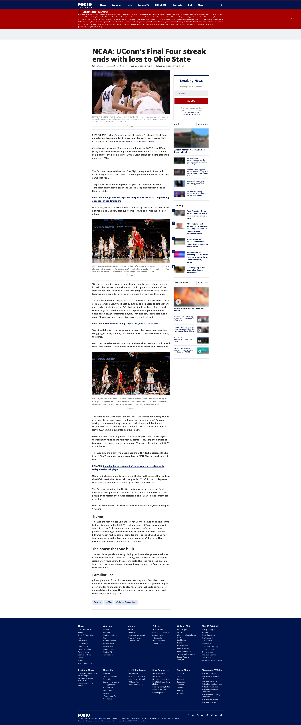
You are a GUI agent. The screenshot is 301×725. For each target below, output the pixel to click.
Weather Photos (109, 649)
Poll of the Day (83, 652)
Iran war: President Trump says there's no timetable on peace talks (184, 318)
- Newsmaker (157, 638)
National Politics (158, 641)
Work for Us (107, 699)
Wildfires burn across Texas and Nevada (189, 309)
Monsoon (106, 632)
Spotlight (180, 660)
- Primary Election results (161, 632)
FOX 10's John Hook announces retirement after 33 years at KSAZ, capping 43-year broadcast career (197, 229)
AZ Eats (205, 632)
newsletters (221, 715)
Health (80, 638)
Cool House (181, 640)
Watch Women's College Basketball (211, 695)
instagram (197, 715)
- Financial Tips (133, 641)
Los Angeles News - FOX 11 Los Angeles (87, 674)
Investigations (182, 646)
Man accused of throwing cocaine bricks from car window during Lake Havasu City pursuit (197, 257)
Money (131, 626)
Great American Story (210, 646)
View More (203, 124)
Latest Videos (181, 282)
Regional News (86, 670)
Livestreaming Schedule (137, 679)
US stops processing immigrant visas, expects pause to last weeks (196, 193)
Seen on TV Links (84, 655)
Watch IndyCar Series (210, 687)
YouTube (180, 673)
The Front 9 (206, 643)
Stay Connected (160, 670)
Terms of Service (193, 114)
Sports (122, 66)
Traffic (80, 660)
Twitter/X (180, 685)
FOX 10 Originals (210, 626)
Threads (180, 687)
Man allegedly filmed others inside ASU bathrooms (196, 270)
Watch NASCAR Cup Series (212, 684)
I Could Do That (208, 649)
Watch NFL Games (209, 673)
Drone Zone (181, 643)
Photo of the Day (159, 690)
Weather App (108, 646)
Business (131, 629)
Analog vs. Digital (208, 629)
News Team (107, 690)
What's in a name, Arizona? (212, 660)
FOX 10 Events (157, 676)
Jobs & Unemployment (136, 635)
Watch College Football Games (211, 677)
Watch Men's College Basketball (210, 691)
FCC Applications (109, 685)
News (81, 626)
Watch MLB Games (209, 681)
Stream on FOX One (212, 670)
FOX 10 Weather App (135, 685)
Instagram (181, 679)
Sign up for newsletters (161, 679)
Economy (131, 632)
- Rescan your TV (109, 696)
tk (207, 715)
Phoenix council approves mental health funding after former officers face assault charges (197, 172)
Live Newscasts (133, 673)
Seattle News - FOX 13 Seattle (86, 684)
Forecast (106, 629)
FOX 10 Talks (207, 641)
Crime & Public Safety (86, 635)
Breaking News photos (161, 687)
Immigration (82, 641)
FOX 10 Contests (158, 673)
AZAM (80, 632)
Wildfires (106, 638)
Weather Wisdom (109, 652)
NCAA (109, 602)
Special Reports (183, 657)
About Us (108, 670)
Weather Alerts (108, 643)
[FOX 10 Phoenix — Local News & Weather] (86, 5)
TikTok (179, 676)
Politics (156, 626)
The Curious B (207, 638)
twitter (193, 715)
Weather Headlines (110, 635)
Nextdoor (180, 693)
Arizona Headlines (85, 629)
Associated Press (112, 66)
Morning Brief (83, 646)
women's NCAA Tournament (140, 141)
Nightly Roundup (84, 649)
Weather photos (158, 692)
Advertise (106, 673)
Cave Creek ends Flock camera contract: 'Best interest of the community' (197, 183)
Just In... (178, 124)
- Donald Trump (158, 643)
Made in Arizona (183, 648)
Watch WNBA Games (210, 699)
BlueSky (180, 690)
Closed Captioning (110, 676)
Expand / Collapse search (221, 5)
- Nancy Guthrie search (186, 654)
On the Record (207, 652)
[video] (191, 297)
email (216, 715)
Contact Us (107, 679)
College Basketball (126, 602)
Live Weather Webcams (137, 676)
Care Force (181, 632)
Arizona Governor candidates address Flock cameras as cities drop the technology (197, 161)
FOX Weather (108, 655)
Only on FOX (183, 626)
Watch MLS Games (209, 702)
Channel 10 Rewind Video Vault (186, 636)
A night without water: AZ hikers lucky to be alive (189, 151)
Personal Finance (134, 638)
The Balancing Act (209, 635)
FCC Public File (108, 687)
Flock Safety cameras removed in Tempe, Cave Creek (183, 339)
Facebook (181, 682)
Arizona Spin (182, 629)
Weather (107, 626)
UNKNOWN (206, 658)
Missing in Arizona (184, 651)
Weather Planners (109, 641)
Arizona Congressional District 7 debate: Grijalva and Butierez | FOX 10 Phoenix (183, 351)
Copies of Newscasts (111, 682)
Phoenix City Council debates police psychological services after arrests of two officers (184, 329)
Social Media (183, 670)
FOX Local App (133, 682)
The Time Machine (209, 655)
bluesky (212, 715)
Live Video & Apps (137, 670)
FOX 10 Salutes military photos (161, 683)
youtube (202, 715)
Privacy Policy (193, 112)
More (200, 5)
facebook (188, 715)
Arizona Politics (158, 635)
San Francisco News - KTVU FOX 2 (86, 679)
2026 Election (157, 629)
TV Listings (107, 693)
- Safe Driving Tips (85, 663)
